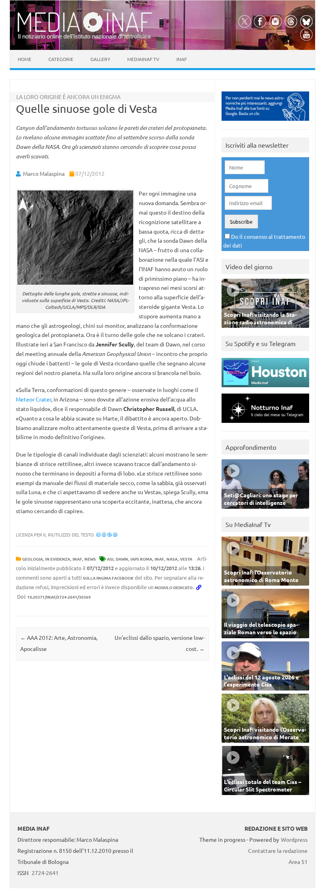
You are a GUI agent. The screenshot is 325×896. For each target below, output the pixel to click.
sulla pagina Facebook (108, 578)
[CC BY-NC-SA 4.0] (106, 534)
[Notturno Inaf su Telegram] (265, 424)
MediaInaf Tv (143, 59)
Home (24, 59)
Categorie (60, 59)
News (90, 559)
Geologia (32, 559)
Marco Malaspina (44, 173)
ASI (110, 559)
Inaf (181, 59)
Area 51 (298, 861)
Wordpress (294, 839)
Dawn (122, 559)
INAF (77, 559)
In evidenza (57, 559)
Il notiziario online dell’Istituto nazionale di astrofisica (84, 36)
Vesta (186, 559)
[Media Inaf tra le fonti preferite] (265, 122)
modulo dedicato (174, 587)
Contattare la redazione (278, 850)
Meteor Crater (33, 399)
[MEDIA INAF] (85, 30)
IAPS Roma (141, 559)
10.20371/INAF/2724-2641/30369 (59, 597)
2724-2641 (45, 872)
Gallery (100, 59)
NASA (172, 559)
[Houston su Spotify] (265, 389)
